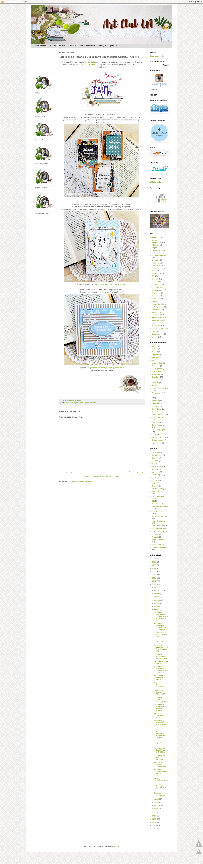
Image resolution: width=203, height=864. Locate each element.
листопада (158, 590)
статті (154, 331)
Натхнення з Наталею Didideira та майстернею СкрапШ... (159, 734)
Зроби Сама (156, 409)
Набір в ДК (156, 263)
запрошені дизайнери (160, 547)
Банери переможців (87, 46)
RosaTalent (156, 374)
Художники (156, 293)
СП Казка (155, 282)
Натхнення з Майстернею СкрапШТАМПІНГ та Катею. (161, 669)
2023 (154, 562)
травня (157, 610)
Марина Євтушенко (159, 516)
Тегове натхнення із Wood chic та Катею (161, 635)
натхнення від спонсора (74, 403)
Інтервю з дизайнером (156, 241)
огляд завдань (157, 320)
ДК (153, 248)
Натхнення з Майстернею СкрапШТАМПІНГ (161, 787)
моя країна (156, 310)
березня (157, 802)
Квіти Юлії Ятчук (158, 412)
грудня (157, 587)
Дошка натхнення (158, 250)
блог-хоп (155, 296)
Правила (73, 46)
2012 (154, 822)
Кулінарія (155, 260)
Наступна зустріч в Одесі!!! (161, 662)
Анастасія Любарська (160, 491)
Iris (153, 360)
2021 (154, 568)
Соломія (155, 534)
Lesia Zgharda (157, 369)
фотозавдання (157, 334)
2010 (154, 829)
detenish (155, 486)
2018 (154, 578)
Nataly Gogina (157, 475)
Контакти (62, 46)
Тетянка (155, 537)
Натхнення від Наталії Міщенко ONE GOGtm (161, 750)
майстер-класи (157, 307)
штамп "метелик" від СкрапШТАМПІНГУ (111, 284)
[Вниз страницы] (198, 854)
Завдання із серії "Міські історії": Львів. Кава (160, 685)
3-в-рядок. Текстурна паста (161, 780)
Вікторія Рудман (158, 496)
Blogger (116, 846)
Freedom (155, 461)
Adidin (154, 346)
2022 (154, 565)
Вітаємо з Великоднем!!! (160, 794)
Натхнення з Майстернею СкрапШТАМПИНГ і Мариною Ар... (161, 616)
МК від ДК (102, 46)
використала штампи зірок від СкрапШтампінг (105, 368)
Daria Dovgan (157, 455)
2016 (154, 584)
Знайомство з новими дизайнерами (160, 764)
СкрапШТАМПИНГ (90, 403)
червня (157, 606)
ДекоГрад (155, 406)
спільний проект (158, 328)
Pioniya (154, 480)
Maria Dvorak (157, 466)
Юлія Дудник (156, 544)
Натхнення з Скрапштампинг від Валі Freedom (161, 772)
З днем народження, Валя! (160, 715)
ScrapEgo (155, 380)
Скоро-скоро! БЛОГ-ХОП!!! (159, 641)
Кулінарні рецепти (159, 255)
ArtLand (155, 352)
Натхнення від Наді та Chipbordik (159, 757)
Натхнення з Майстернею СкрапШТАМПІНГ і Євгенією (161, 626)
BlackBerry (156, 452)
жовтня (157, 594)
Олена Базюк (157, 528)
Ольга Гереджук (158, 531)
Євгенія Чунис (157, 489)
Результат (155, 273)
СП (153, 276)
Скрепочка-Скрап (158, 430)
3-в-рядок (155, 237)
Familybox (155, 357)
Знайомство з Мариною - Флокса (159, 678)
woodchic (155, 401)
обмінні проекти (158, 317)
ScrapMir (155, 385)
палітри (155, 323)
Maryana (155, 472)
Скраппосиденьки (158, 425)
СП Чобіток (156, 284)
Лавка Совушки (157, 415)
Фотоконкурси (157, 290)
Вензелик (155, 403)
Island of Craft (157, 363)
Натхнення (156, 266)
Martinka (155, 469)
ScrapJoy (155, 383)
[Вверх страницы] (198, 846)
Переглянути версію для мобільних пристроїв (101, 476)
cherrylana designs (159, 396)
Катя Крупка (156, 504)
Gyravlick (155, 463)
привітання (156, 326)
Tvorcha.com (157, 393)
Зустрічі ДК (113, 46)
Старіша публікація (136, 472)
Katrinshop (156, 366)
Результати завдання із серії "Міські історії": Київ (161, 648)
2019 (154, 575)
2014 (154, 816)
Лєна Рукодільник (158, 511)
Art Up (154, 349)
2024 (154, 559)
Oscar (154, 477)
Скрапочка (156, 422)
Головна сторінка (39, 46)
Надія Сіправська (158, 521)
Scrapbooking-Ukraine (160, 388)
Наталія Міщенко (158, 526)
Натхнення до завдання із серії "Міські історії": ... (161, 723)
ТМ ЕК (154, 434)
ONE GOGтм (157, 371)
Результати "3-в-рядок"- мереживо (160, 743)
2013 (154, 819)
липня (156, 603)
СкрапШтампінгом (88, 65)
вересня (157, 597)
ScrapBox (155, 377)
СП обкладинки (158, 287)
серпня (157, 600)
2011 (154, 825)
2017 (154, 581)
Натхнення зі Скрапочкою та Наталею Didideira (160, 707)
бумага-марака (157, 440)
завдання (155, 298)
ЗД (153, 501)
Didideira (155, 458)
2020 (154, 572)
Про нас (52, 46)
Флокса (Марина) (158, 540)
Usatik (154, 483)
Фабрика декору (158, 437)
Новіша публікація (66, 472)
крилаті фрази (157, 304)
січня (156, 809)
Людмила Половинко (160, 507)
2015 (154, 813)
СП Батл (155, 279)
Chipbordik (156, 355)
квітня (156, 799)
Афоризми (156, 245)
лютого (157, 805)
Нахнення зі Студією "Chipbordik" (159, 692)
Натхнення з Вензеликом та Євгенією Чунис (161, 656)
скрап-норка (156, 443)
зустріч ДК (155, 301)
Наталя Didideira (91, 62)
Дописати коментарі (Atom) (81, 482)
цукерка (155, 337)
